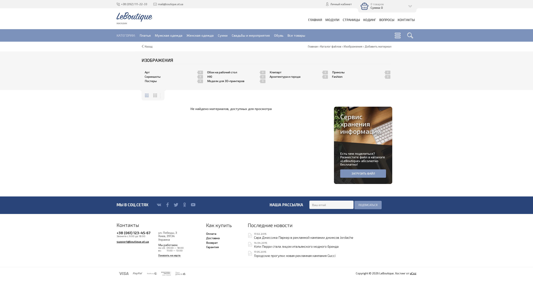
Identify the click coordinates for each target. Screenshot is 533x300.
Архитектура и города (285, 76)
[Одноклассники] (184, 205)
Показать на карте (169, 255)
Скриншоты (153, 76)
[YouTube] (193, 205)
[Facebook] (167, 205)
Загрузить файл (363, 173)
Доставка (213, 238)
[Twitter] (176, 205)
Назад (149, 46)
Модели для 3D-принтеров (225, 81)
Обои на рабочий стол (222, 72)
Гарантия (212, 247)
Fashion (337, 76)
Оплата (211, 233)
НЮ (209, 76)
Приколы (338, 72)
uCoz (413, 273)
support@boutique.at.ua (133, 241)
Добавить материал (378, 46)
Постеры (151, 81)
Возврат (212, 242)
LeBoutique (350, 161)
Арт (147, 72)
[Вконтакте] (159, 205)
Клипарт (275, 72)
